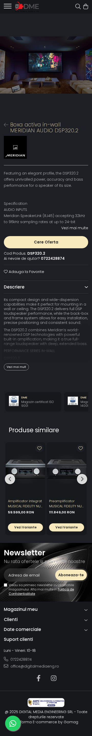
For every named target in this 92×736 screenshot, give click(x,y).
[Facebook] (38, 678)
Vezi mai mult (16, 367)
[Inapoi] (4, 124)
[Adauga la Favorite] (39, 448)
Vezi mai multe (74, 227)
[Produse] (8, 7)
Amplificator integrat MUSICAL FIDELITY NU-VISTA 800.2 (25, 504)
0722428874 (20, 659)
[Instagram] (53, 678)
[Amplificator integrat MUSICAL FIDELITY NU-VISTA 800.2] (25, 469)
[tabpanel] (46, 65)
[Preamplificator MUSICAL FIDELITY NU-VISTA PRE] (67, 469)
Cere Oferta (46, 242)
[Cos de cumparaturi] (85, 7)
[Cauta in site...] (78, 7)
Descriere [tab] (14, 287)
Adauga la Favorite (26, 271)
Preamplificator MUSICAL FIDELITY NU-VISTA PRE (66, 504)
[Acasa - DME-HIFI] (32, 7)
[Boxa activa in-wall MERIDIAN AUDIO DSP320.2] (46, 65)
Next (88, 70)
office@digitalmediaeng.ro (34, 666)
